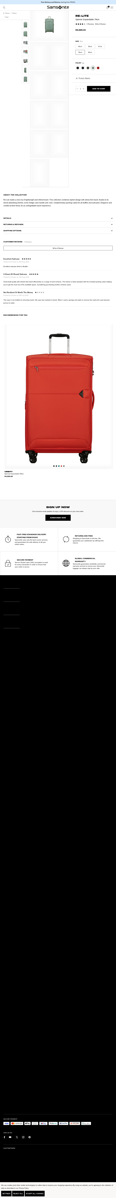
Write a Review (58, 248)
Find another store (12, 764)
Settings (6, 1193)
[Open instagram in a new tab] (23, 1137)
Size (79, 41)
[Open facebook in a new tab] (4, 1137)
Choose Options (59, 479)
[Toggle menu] (111, 7)
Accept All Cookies (35, 1193)
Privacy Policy (23, 1188)
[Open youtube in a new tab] (10, 1137)
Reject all (18, 1193)
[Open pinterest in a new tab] (29, 1137)
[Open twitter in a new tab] (16, 1137)
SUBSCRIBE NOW (58, 518)
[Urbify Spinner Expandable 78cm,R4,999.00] (59, 397)
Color (79, 63)
